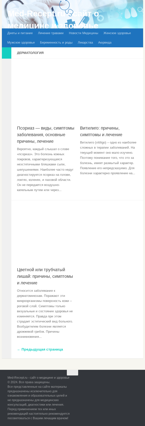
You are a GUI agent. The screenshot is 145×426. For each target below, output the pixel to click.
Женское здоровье (117, 33)
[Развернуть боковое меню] (6, 53)
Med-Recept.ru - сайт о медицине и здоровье (53, 19)
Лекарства (85, 42)
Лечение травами (51, 33)
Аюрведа (104, 42)
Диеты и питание (20, 33)
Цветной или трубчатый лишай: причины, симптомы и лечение (45, 276)
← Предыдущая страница (40, 349)
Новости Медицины (83, 33)
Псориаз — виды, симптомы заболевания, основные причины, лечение (45, 135)
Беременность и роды (56, 42)
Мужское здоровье (21, 42)
